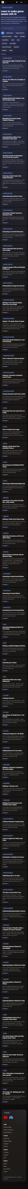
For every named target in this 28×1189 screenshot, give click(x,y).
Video (18, 40)
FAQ (5, 1157)
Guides (10, 50)
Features (6, 1144)
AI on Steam (7, 1169)
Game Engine (13, 43)
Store (5, 1166)
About (5, 1163)
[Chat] (5, 2)
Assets (5, 1171)
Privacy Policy (7, 1127)
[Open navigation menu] (25, 2)
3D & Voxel (4, 43)
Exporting (4, 50)
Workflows (16, 47)
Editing (15, 36)
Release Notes (7, 1141)
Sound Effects (5, 40)
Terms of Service (8, 1130)
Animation (22, 36)
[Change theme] (16, 2)
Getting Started (9, 33)
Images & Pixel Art (20, 33)
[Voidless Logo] (2, 2)
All (2, 33)
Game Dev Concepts (6, 47)
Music (12, 40)
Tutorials (6, 1152)
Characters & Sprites (6, 36)
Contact (6, 1155)
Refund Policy (7, 1132)
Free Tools (6, 1138)
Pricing (5, 1146)
